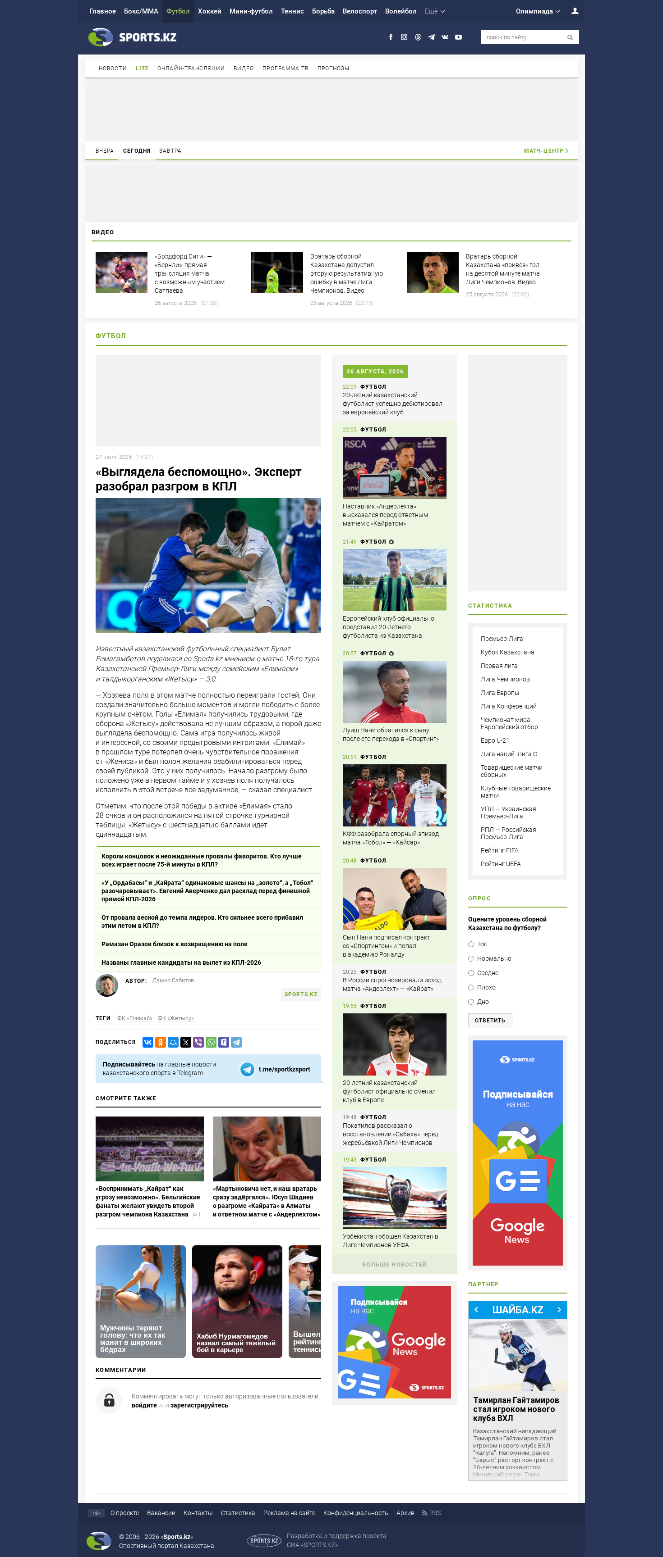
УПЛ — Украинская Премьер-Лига (508, 812)
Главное (103, 11)
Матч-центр (544, 151)
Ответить (490, 1020)
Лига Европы (500, 692)
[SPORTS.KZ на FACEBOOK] (390, 37)
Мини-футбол (251, 11)
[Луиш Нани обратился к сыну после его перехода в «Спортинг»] (395, 692)
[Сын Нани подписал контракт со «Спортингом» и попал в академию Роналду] (395, 899)
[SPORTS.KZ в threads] (417, 37)
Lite (142, 68)
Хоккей (209, 11)
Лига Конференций (509, 706)
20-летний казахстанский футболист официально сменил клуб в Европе (389, 1091)
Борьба (323, 11)
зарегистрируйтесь (199, 1405)
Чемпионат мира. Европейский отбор (509, 723)
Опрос (479, 898)
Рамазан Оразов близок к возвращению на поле (174, 944)
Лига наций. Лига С (509, 754)
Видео (244, 68)
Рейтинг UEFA (501, 863)
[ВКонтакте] (146, 1042)
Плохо (486, 987)
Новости (113, 68)
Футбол (178, 11)
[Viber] (196, 1042)
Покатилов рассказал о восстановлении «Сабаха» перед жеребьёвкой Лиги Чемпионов (390, 1134)
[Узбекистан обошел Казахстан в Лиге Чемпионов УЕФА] (395, 1198)
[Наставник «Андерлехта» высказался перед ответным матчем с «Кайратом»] (395, 468)
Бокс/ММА (141, 11)
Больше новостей (394, 1264)
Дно (483, 1001)
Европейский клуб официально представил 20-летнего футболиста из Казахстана (388, 627)
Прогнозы (334, 68)
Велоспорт (360, 11)
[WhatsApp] (209, 1042)
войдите (144, 1405)
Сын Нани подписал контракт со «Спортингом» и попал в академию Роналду (386, 946)
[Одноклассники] (158, 1042)
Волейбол (401, 11)
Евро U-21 (495, 740)
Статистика (238, 1512)
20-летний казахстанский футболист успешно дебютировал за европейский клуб (392, 403)
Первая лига (499, 665)
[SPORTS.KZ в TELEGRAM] (431, 37)
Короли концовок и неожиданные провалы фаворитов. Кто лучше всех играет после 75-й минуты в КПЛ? (201, 860)
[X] (184, 1042)
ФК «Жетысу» (176, 1018)
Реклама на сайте (289, 1512)
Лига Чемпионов (505, 679)
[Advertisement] (331, 111)
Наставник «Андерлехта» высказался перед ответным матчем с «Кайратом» (385, 515)
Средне (487, 972)
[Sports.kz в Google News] (394, 1396)
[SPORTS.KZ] (517, 1153)
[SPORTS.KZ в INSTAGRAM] (404, 37)
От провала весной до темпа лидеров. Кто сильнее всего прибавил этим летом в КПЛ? (202, 921)
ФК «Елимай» (134, 1018)
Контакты (198, 1512)
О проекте (124, 1512)
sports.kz (301, 994)
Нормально (494, 958)
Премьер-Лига (502, 638)
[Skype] (222, 1042)
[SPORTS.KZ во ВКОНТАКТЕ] (445, 37)
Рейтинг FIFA (500, 850)
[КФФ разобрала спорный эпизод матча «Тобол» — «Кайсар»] (395, 795)
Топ (482, 944)
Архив (405, 1512)
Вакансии (161, 1512)
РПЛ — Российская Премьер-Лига (508, 833)
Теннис (292, 11)
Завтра (170, 151)
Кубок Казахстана (507, 652)
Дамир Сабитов (173, 980)
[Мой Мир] (171, 1042)
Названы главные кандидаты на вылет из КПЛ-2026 (181, 962)
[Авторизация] (570, 10)
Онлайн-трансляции (191, 68)
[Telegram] (234, 1042)
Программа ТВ (285, 68)
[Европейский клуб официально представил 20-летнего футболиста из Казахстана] (395, 580)
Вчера (105, 151)
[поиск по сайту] (570, 38)
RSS (435, 1512)
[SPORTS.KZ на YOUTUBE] (458, 37)
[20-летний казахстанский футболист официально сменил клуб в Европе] (395, 1044)
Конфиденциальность (355, 1512)
